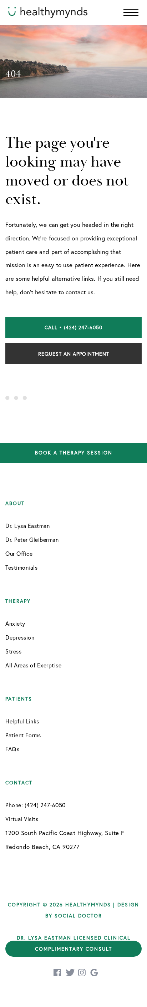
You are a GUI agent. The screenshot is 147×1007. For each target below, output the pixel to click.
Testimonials (21, 567)
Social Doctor (78, 915)
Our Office (18, 553)
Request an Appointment (73, 353)
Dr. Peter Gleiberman (32, 539)
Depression (19, 637)
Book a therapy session (73, 453)
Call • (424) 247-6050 (73, 327)
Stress (13, 651)
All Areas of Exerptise (33, 665)
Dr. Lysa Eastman (27, 525)
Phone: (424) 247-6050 (35, 805)
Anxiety (15, 623)
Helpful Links (22, 721)
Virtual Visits (21, 819)
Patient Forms (23, 735)
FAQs (12, 749)
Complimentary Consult (73, 948)
